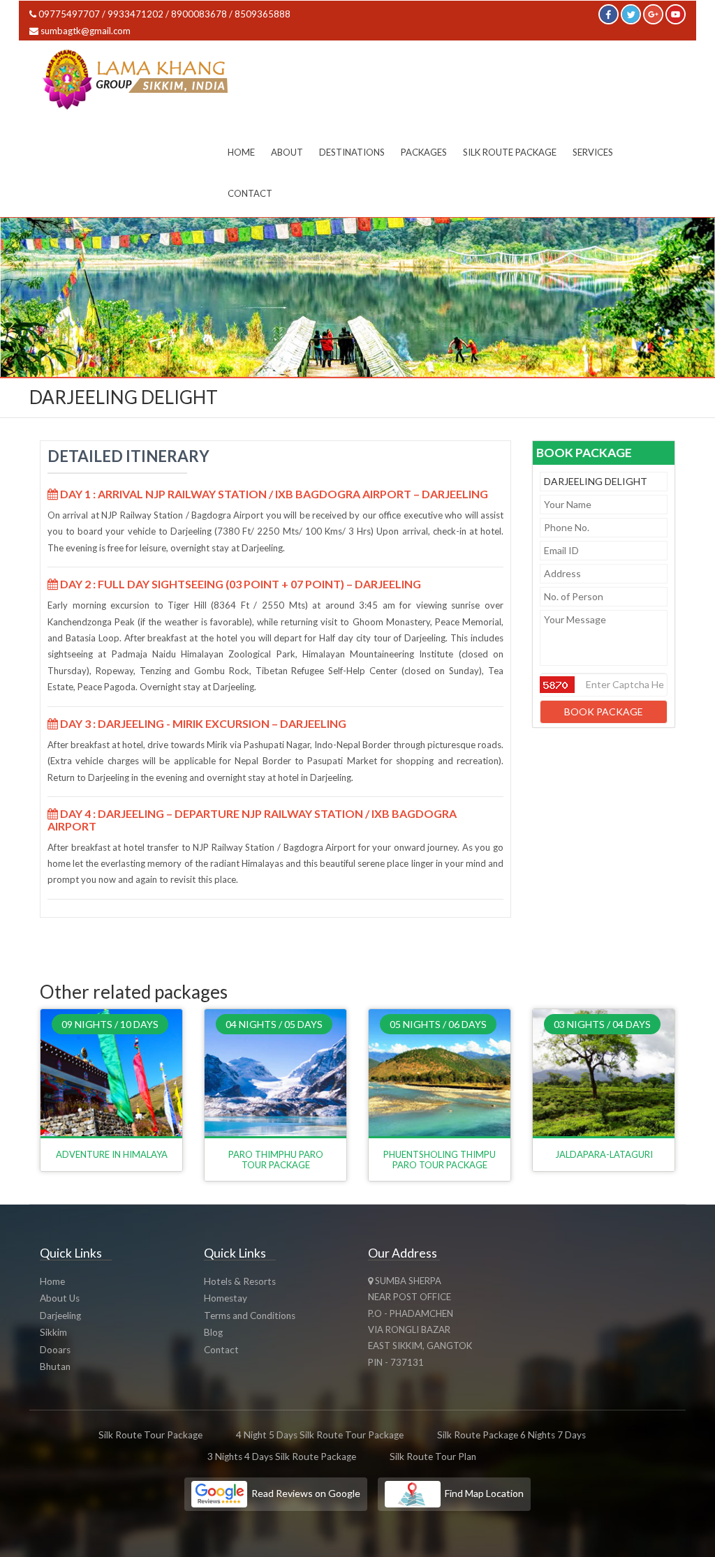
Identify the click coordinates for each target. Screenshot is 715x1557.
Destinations (352, 152)
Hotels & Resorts (240, 1281)
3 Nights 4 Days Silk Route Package (281, 1456)
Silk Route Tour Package (150, 1434)
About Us (60, 1298)
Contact (250, 193)
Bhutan (55, 1366)
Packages (424, 152)
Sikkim (53, 1332)
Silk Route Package (509, 152)
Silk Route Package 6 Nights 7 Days (511, 1434)
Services (593, 152)
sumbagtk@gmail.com (85, 30)
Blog (213, 1332)
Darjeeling (60, 1315)
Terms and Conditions (249, 1315)
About (287, 152)
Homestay (225, 1298)
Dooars (55, 1349)
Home (241, 152)
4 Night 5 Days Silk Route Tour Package (320, 1434)
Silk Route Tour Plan (433, 1456)
